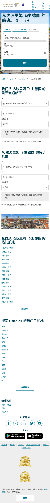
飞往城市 (12, 445)
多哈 (3, 342)
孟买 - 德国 (5, 298)
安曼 (3, 358)
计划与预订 (34, 7)
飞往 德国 (21, 79)
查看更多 (25, 309)
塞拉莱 (4, 354)
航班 (11, 79)
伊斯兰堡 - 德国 (7, 302)
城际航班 (21, 445)
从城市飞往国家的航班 (33, 445)
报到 (39, 7)
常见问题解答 (6, 405)
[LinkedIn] (24, 423)
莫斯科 (4, 377)
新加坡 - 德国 (6, 294)
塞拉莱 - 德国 (6, 275)
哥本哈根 (4, 338)
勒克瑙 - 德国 (6, 287)
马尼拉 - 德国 (6, 252)
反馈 (3, 408)
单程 (6, 30)
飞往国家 (4, 445)
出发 (6, 52)
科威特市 (4, 331)
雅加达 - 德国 (6, 290)
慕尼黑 (4, 346)
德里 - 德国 (5, 279)
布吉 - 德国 (5, 271)
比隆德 (4, 334)
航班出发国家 (26, 448)
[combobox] (25, 103)
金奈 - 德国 (5, 263)
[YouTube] (39, 423)
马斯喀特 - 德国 (7, 248)
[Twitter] (32, 423)
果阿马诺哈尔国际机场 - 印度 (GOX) (17, 38)
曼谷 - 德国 (5, 260)
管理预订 (44, 7)
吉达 (3, 373)
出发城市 (46, 445)
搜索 (25, 63)
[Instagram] (16, 423)
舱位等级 (4, 119)
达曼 (3, 361)
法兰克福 (4, 350)
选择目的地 (8, 46)
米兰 (3, 381)
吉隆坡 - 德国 (6, 267)
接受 (25, 498)
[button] (19, 30)
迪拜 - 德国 (5, 283)
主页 (3, 79)
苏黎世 (4, 327)
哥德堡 (4, 369)
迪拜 (3, 365)
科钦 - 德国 (5, 256)
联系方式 (4, 412)
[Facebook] (8, 423)
